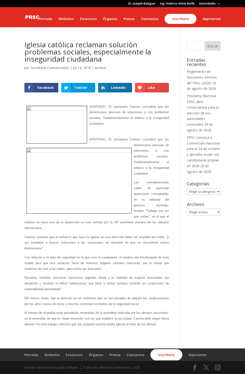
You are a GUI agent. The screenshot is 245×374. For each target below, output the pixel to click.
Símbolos (66, 19)
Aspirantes (212, 19)
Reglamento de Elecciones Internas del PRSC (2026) (202, 77)
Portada (45, 19)
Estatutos (88, 19)
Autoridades (207, 3)
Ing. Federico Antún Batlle (177, 3)
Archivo (100, 67)
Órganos (110, 19)
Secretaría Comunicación (50, 67)
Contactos (149, 19)
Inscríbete (180, 18)
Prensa (129, 19)
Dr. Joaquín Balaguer (142, 3)
